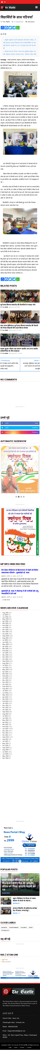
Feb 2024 (5, 676)
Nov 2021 (5, 733)
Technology (5, 930)
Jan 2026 (5, 627)
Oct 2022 (5, 710)
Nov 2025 (5, 631)
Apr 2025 (5, 646)
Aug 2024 (5, 663)
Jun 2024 (5, 667)
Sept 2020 (5, 747)
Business (4, 927)
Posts (6, 959)
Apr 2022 (5, 722)
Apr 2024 (5, 672)
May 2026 (5, 619)
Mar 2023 (5, 699)
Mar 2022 (5, 724)
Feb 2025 (5, 651)
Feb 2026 (5, 625)
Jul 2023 (5, 690)
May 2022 (5, 720)
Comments (7, 961)
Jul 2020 (5, 752)
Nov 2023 (5, 682)
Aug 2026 (5, 613)
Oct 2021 (5, 735)
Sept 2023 (5, 686)
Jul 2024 (5, 665)
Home (15, 1047)
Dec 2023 (5, 680)
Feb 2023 (5, 701)
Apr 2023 (5, 697)
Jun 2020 (5, 754)
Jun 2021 (5, 741)
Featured (24, 927)
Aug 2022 (5, 714)
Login (10, 1047)
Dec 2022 (5, 705)
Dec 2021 (5, 731)
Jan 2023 (5, 703)
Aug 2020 (5, 750)
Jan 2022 (5, 728)
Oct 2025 (5, 634)
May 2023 (5, 695)
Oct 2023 (5, 684)
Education (31, 22)
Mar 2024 (5, 674)
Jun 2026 (5, 617)
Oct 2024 (5, 659)
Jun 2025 (5, 642)
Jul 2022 (5, 716)
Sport (31, 927)
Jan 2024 (5, 678)
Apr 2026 (5, 621)
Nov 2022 (5, 707)
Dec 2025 (5, 629)
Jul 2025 (5, 640)
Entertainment (14, 927)
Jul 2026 (5, 615)
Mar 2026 (5, 623)
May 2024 (5, 669)
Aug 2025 (5, 638)
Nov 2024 (5, 657)
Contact (29, 1047)
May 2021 (5, 743)
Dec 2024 (5, 655)
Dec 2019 (5, 758)
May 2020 (5, 756)
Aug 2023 (5, 688)
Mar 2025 (5, 648)
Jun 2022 (5, 718)
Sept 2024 (5, 661)
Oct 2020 (5, 745)
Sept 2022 (5, 712)
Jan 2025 (5, 653)
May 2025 (5, 644)
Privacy (22, 1047)
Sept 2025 (5, 636)
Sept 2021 (5, 737)
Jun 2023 (5, 693)
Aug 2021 (5, 739)
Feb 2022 (5, 726)
